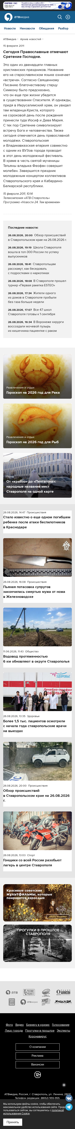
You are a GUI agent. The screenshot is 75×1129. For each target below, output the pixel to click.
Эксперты (63, 1030)
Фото (9, 1025)
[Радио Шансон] (63, 992)
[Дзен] (64, 1085)
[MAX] (38, 1085)
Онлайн (68, 17)
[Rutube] (55, 1085)
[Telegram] (20, 1085)
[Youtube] (46, 1085)
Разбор (63, 28)
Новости (10, 28)
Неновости (27, 28)
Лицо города (14, 1030)
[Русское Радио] (29, 992)
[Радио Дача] (11, 1002)
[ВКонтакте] (11, 1085)
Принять (13, 1122)
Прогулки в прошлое (39, 1030)
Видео (19, 1025)
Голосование (60, 1025)
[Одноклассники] (29, 1085)
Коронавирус (38, 1036)
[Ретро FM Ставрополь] (46, 992)
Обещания (46, 28)
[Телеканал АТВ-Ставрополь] (11, 992)
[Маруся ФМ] (63, 1002)
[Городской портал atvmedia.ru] (29, 1002)
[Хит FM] (46, 1002)
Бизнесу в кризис (38, 1025)
